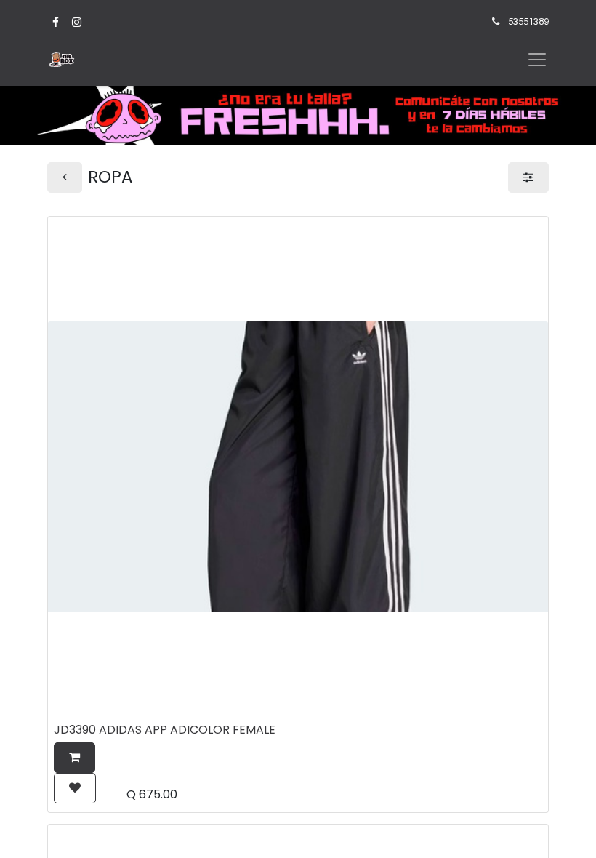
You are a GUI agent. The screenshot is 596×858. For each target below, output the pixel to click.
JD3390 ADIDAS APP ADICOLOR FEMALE (164, 729)
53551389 (528, 22)
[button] (74, 757)
